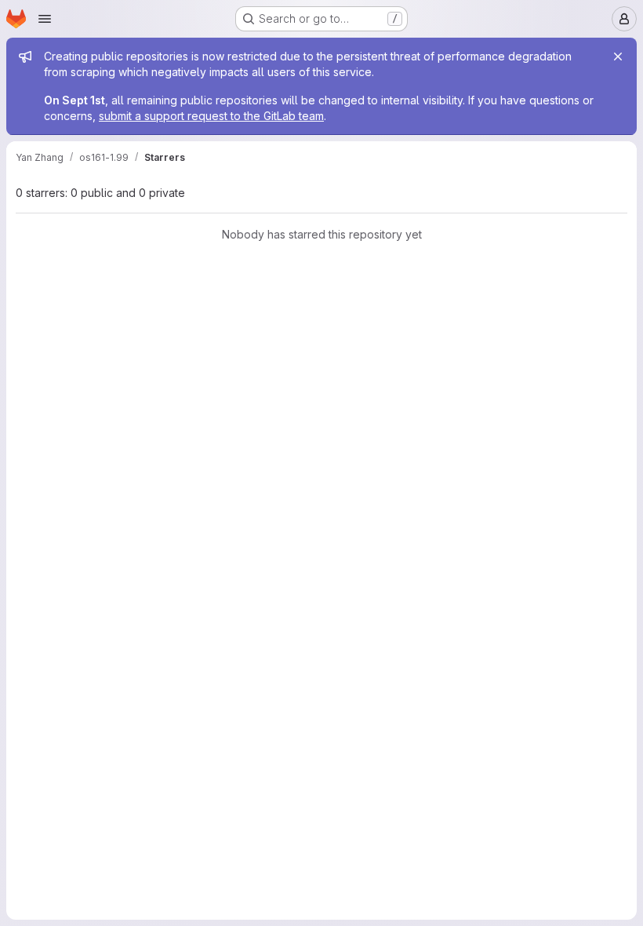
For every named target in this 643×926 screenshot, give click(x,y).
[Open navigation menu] (44, 18)
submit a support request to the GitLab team (211, 115)
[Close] (617, 56)
